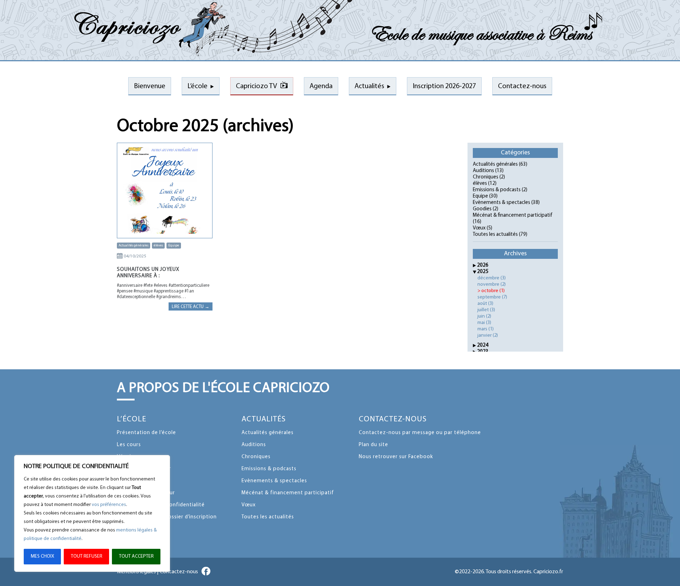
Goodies (482, 209)
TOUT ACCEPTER (136, 556)
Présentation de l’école (146, 433)
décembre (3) (491, 278)
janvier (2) (487, 335)
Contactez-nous (393, 419)
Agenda (321, 86)
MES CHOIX (42, 556)
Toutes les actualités (495, 234)
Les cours (129, 445)
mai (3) (484, 322)
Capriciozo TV (256, 86)
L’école (197, 86)
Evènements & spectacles (501, 202)
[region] (92, 513)
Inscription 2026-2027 (444, 86)
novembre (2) (491, 284)
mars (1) (485, 329)
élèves (158, 245)
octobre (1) (493, 291)
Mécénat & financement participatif (512, 215)
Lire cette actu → (190, 307)
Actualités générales (133, 245)
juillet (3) (486, 310)
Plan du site (373, 445)
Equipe (173, 245)
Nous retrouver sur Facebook (396, 457)
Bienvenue (149, 86)
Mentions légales (136, 572)
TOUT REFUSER (86, 556)
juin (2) (484, 316)
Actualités (369, 86)
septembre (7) (492, 297)
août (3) (485, 303)
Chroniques (485, 177)
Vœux (479, 228)
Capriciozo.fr (548, 572)
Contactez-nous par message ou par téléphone (420, 433)
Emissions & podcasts (497, 190)
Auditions (483, 170)
